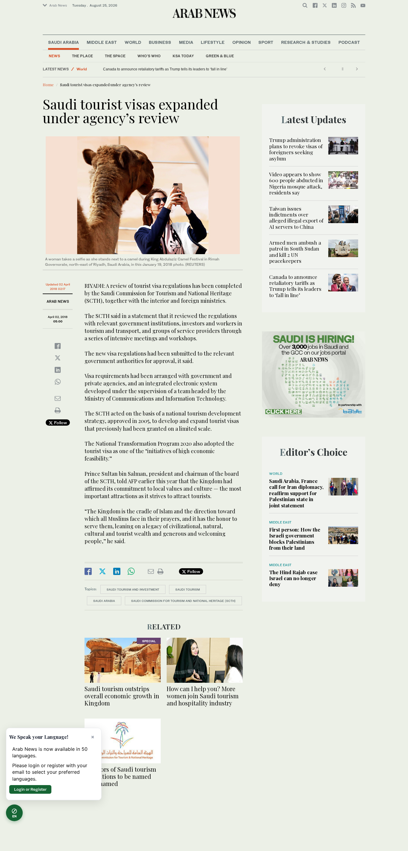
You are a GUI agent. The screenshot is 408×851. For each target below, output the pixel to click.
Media (186, 42)
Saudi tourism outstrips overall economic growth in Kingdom (122, 696)
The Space (115, 56)
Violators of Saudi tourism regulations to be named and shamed (120, 776)
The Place (82, 56)
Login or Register (30, 789)
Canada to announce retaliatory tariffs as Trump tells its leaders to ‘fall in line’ (165, 69)
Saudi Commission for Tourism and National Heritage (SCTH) (183, 601)
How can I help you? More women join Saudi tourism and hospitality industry (203, 696)
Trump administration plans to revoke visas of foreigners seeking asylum (296, 149)
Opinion (241, 42)
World (133, 42)
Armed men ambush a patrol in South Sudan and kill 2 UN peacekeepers (295, 251)
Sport (265, 42)
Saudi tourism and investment (133, 589)
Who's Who (149, 56)
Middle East (102, 42)
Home (48, 84)
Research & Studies (306, 42)
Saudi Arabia (63, 42)
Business (160, 42)
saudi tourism (187, 589)
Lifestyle (213, 42)
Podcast (349, 42)
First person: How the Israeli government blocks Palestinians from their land (294, 538)
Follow (60, 422)
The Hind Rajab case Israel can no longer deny (293, 578)
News (54, 56)
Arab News (58, 5)
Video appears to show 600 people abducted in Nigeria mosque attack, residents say (296, 183)
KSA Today (183, 56)
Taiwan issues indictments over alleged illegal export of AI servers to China (296, 217)
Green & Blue (220, 56)
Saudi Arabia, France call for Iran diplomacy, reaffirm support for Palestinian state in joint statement (296, 493)
